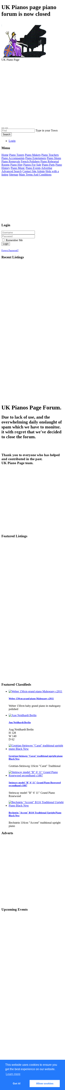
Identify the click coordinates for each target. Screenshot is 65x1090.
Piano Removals (10, 161)
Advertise (46, 168)
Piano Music (18, 168)
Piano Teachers (50, 154)
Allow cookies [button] (44, 1083)
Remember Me (14, 240)
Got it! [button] (17, 1083)
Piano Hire (16, 164)
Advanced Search (11, 171)
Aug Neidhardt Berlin (20, 722)
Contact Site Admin (33, 171)
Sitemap (13, 174)
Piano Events (33, 168)
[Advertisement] (32, 95)
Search (6, 134)
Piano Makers (33, 154)
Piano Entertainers (35, 158)
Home (4, 154)
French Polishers (30, 161)
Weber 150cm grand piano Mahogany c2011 (31, 698)
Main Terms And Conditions (35, 174)
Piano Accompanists (13, 158)
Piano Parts (48, 164)
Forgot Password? (10, 250)
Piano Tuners (16, 154)
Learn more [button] (13, 1074)
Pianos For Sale (32, 164)
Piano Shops (54, 158)
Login (12, 140)
